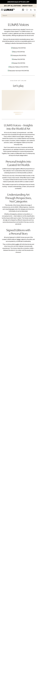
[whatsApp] (23, 10)
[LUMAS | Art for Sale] (9, 10)
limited (19, 239)
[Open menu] (2, 10)
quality (17, 244)
